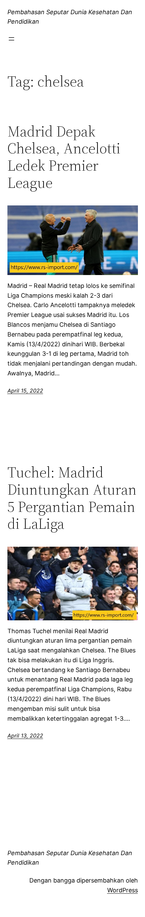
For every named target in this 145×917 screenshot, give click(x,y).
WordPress (122, 890)
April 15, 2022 (25, 390)
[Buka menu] (11, 39)
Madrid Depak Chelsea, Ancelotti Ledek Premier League (63, 157)
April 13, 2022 (25, 735)
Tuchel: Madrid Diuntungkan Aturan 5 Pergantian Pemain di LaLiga (72, 498)
